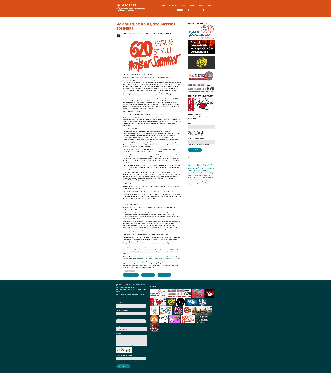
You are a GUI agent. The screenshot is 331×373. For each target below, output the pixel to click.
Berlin (203, 175)
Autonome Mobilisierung (195, 181)
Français (185, 10)
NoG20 (127, 271)
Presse (201, 5)
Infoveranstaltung (194, 175)
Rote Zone (191, 179)
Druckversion (148, 275)
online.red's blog (131, 275)
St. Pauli (132, 271)
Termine (183, 5)
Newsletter (192, 173)
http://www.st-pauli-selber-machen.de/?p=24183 (138, 77)
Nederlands (173, 10)
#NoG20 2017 (126, 5)
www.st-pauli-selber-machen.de (156, 252)
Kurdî (201, 10)
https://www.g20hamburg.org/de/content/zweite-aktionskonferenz (159, 259)
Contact (210, 5)
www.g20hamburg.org (168, 257)
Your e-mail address (122, 310)
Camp (211, 168)
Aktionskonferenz (195, 168)
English (179, 10)
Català (166, 10)
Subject (118, 318)
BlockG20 (207, 165)
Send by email (164, 275)
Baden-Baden (192, 177)
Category (119, 326)
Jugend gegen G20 (202, 171)
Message (119, 333)
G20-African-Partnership (205, 177)
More (190, 185)
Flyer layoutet (166, 77)
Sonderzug (207, 179)
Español (206, 10)
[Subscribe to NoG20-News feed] (201, 157)
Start (163, 5)
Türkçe (212, 10)
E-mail (190, 123)
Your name (119, 302)
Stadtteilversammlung (136, 262)
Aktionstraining (207, 173)
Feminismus (191, 183)
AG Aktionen (207, 181)
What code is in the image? (196, 138)
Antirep (207, 175)
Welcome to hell (199, 179)
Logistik (198, 183)
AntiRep (192, 5)
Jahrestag (172, 5)
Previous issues (192, 155)
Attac (202, 183)
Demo (198, 173)
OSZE (206, 183)
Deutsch (191, 10)
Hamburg (191, 171)
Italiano (197, 10)
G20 (190, 165)
